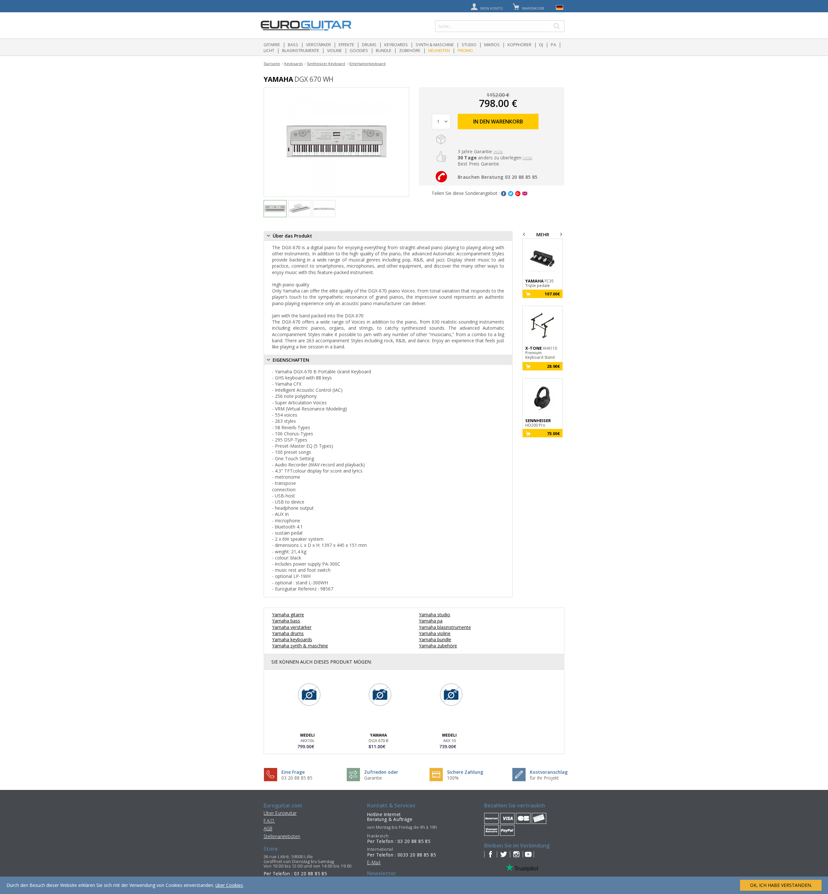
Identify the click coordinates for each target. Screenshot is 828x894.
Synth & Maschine (435, 45)
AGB (268, 828)
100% (453, 778)
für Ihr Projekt (544, 778)
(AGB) (498, 151)
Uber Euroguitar (280, 813)
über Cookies (229, 885)
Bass (293, 45)
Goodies (359, 50)
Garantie (373, 778)
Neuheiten (439, 50)
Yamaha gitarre (288, 615)
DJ (541, 45)
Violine (334, 50)
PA (553, 45)
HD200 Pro (538, 423)
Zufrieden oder (381, 772)
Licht (269, 50)
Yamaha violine (435, 633)
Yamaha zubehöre (438, 646)
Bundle (383, 50)
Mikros (492, 45)
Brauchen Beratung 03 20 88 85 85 (497, 177)
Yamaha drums (288, 633)
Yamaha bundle (435, 639)
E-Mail (374, 862)
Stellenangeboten (282, 836)
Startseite (272, 63)
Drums (369, 45)
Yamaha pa (430, 621)
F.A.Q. (269, 821)
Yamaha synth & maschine (300, 646)
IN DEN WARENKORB (498, 121)
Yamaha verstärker (291, 627)
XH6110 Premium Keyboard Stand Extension (541, 353)
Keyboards (396, 45)
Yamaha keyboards (292, 639)
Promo (465, 50)
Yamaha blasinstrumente (445, 627)
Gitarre (272, 45)
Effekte (346, 45)
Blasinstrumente (300, 50)
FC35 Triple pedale (539, 283)
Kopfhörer (519, 45)
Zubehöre (409, 50)
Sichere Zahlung (465, 772)
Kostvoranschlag (549, 772)
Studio (469, 45)
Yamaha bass (286, 621)
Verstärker (318, 45)
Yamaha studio (434, 615)
